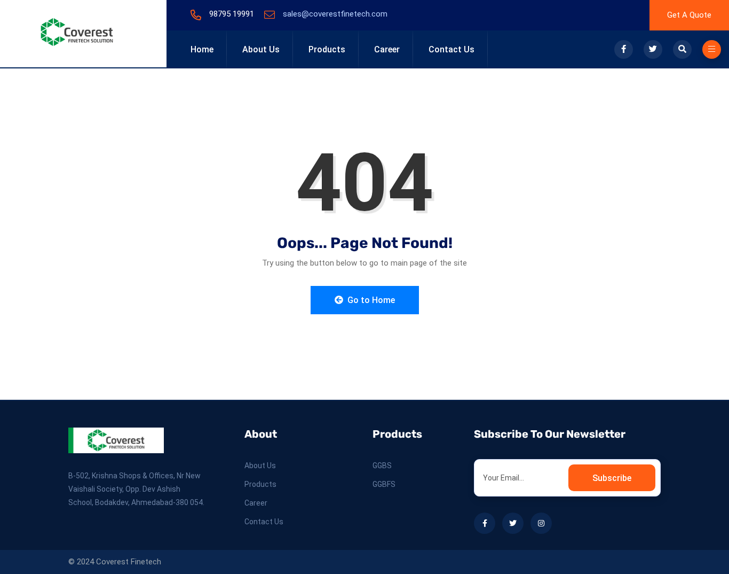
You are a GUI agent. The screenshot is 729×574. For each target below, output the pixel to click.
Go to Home (370, 300)
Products (326, 49)
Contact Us (451, 49)
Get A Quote (689, 15)
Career (387, 49)
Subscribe (611, 478)
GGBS (382, 465)
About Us (261, 49)
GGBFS (384, 484)
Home (202, 49)
